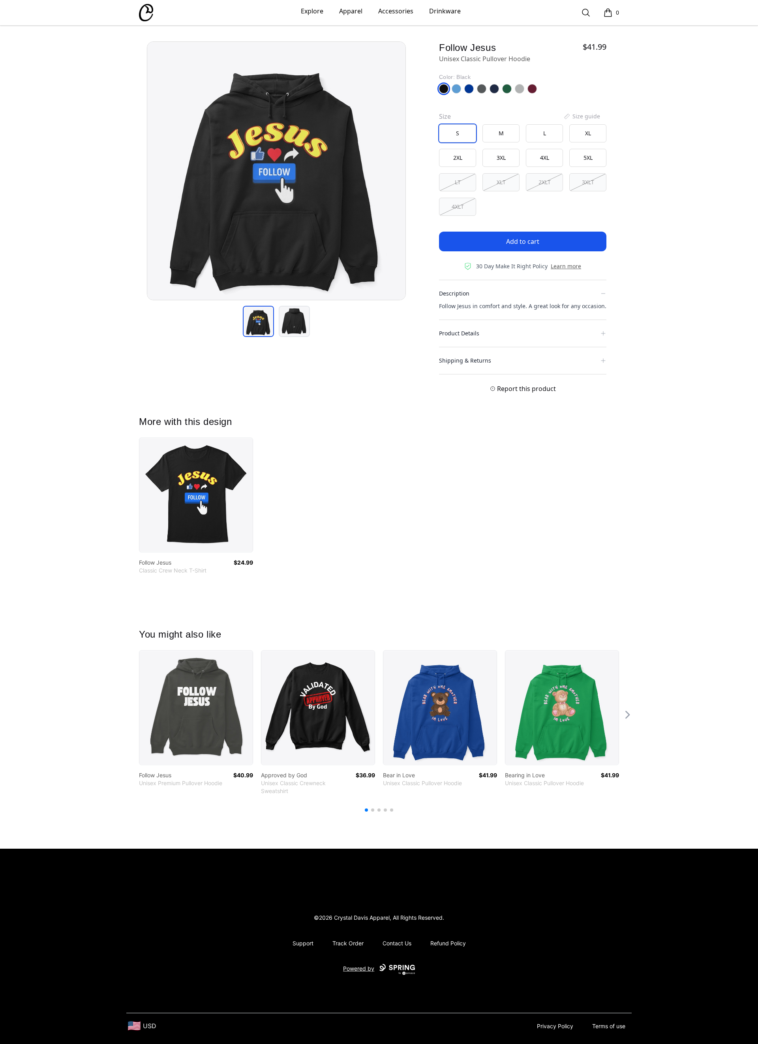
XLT (501, 182)
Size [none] (445, 116)
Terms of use (608, 1026)
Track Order (348, 943)
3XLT (588, 182)
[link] (196, 495)
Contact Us (397, 943)
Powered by (358, 968)
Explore (312, 11)
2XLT (544, 182)
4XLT (458, 206)
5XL (588, 157)
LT (458, 182)
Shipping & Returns (465, 360)
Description (454, 293)
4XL (544, 157)
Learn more (566, 266)
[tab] (258, 321)
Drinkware (445, 11)
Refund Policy (448, 943)
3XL (501, 157)
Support (303, 943)
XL (588, 133)
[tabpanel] (276, 170)
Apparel (350, 11)
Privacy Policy (555, 1026)
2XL (457, 157)
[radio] (457, 133)
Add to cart (522, 241)
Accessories (395, 11)
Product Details (459, 333)
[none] (581, 116)
